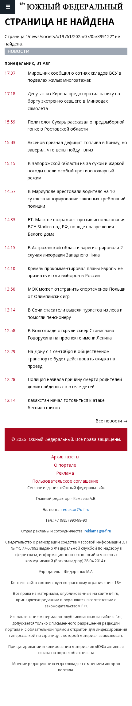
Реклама (65, 473)
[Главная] (75, 7)
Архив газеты (65, 457)
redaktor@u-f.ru (75, 509)
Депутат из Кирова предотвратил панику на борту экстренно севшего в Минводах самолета (74, 101)
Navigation (7, 7)
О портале (65, 465)
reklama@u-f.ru (97, 531)
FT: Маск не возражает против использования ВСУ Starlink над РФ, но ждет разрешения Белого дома (77, 227)
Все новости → (111, 421)
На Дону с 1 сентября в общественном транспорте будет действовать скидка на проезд (71, 358)
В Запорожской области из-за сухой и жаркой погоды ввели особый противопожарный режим (76, 170)
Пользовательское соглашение (65, 481)
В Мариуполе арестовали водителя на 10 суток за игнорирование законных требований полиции (77, 198)
